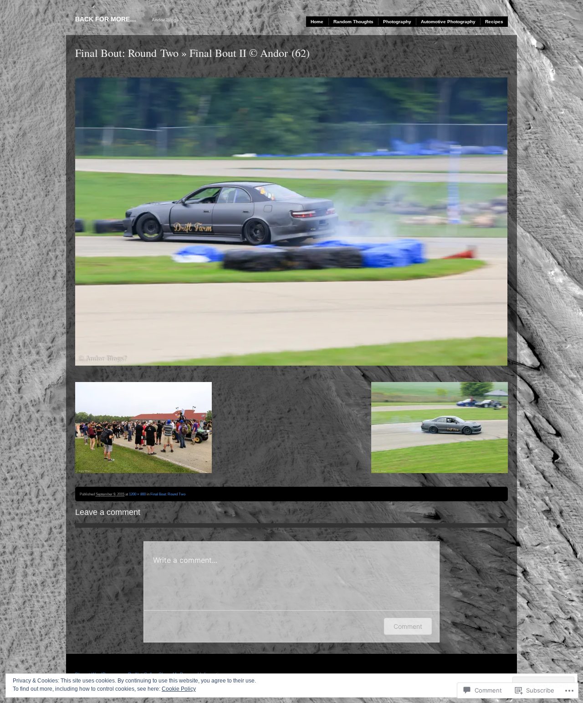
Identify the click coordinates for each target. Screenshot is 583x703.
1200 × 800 (137, 494)
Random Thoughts (353, 21)
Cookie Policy (179, 689)
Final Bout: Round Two (127, 53)
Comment (408, 626)
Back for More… (105, 19)
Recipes (494, 21)
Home (317, 21)
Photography (397, 21)
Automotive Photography (448, 21)
